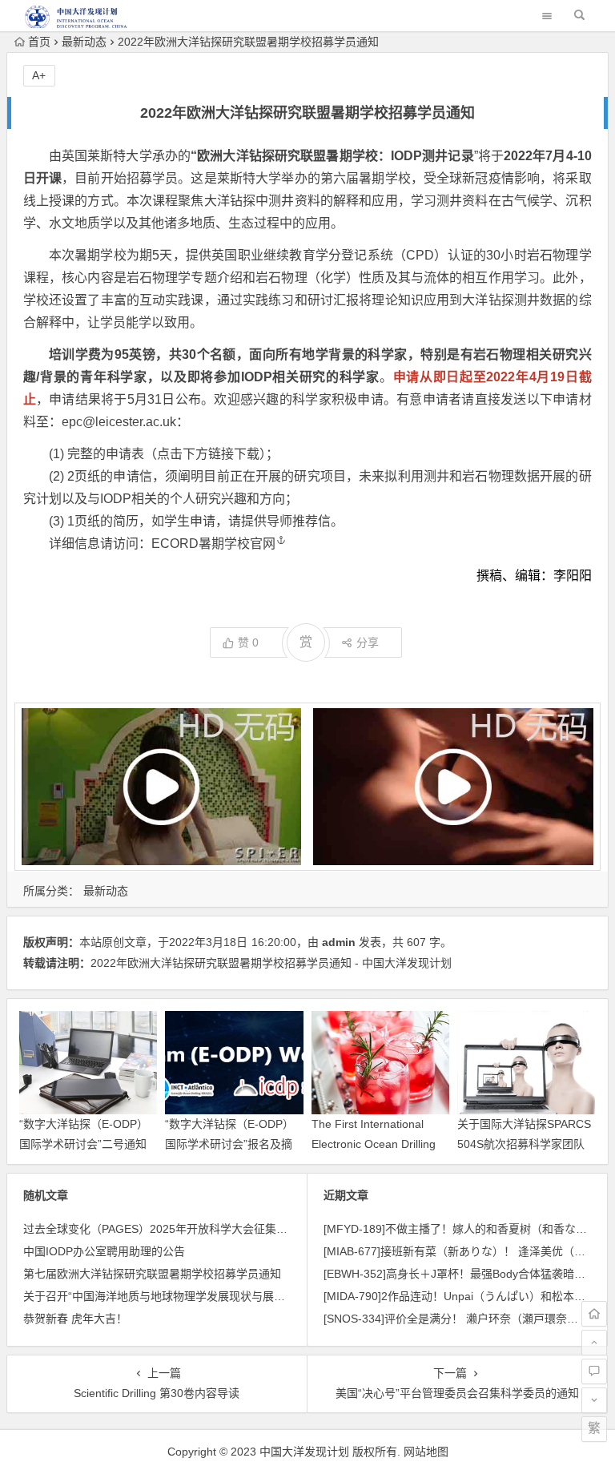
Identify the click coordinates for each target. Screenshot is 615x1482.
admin (339, 942)
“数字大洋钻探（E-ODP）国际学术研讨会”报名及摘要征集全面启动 (229, 1144)
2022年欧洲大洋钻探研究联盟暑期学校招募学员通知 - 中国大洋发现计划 (271, 962)
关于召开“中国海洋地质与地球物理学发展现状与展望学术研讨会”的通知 (201, 1296)
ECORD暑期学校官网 (213, 543)
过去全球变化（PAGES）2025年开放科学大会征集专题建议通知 (183, 1228)
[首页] (594, 1314)
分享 (367, 642)
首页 (39, 41)
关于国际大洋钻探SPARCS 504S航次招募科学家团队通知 (524, 1144)
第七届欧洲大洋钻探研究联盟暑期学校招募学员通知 (152, 1273)
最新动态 (84, 41)
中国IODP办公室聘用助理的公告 (104, 1251)
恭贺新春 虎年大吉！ (75, 1318)
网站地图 (426, 1451)
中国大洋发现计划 (304, 1451)
